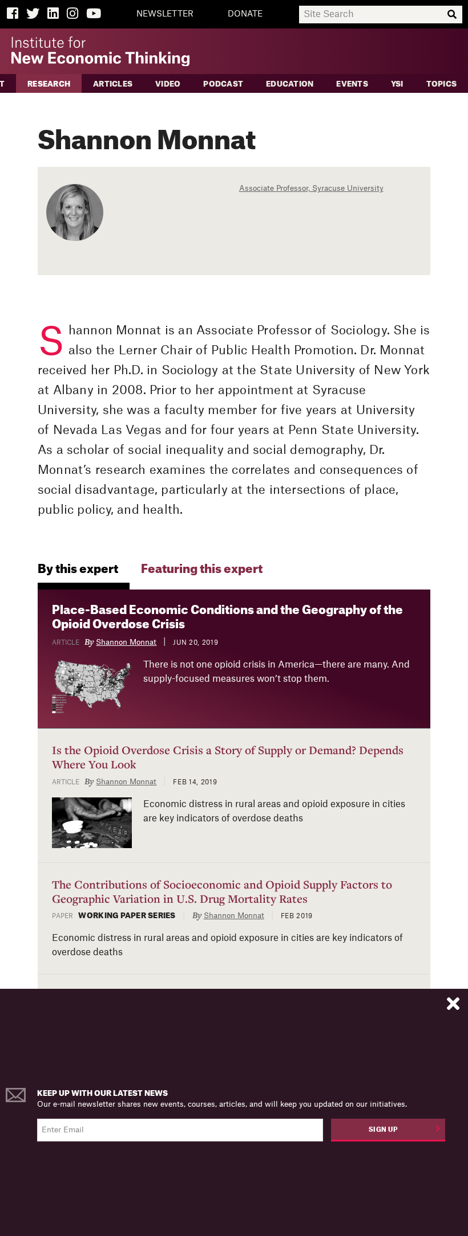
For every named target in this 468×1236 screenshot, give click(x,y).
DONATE (245, 14)
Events (352, 84)
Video (167, 84)
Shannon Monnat (126, 642)
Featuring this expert (202, 569)
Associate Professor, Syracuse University (311, 188)
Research (48, 84)
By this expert (78, 569)
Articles (112, 84)
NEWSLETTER (164, 14)
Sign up (383, 1130)
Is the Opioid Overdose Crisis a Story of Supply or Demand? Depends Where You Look (228, 757)
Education (289, 84)
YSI (397, 84)
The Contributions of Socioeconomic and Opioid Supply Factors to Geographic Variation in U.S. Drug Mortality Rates (222, 891)
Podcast (223, 84)
